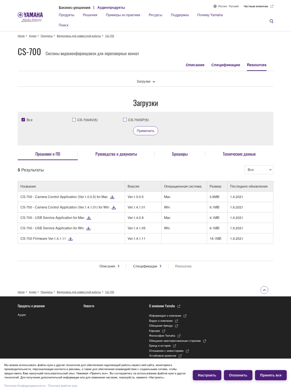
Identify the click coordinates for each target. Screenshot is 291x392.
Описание (195, 64)
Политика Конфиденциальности (24, 385)
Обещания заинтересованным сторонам (175, 341)
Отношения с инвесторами (166, 351)
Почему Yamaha (210, 14)
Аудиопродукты (111, 7)
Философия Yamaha (162, 335)
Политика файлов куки (62, 385)
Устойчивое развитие (162, 355)
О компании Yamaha (162, 305)
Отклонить (238, 375)
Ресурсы (155, 14)
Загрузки (143, 81)
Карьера (154, 331)
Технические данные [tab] (239, 154)
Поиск (63, 25)
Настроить (207, 375)
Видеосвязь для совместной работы (79, 35)
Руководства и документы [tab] (116, 154)
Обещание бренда (161, 325)
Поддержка (180, 14)
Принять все (271, 375)
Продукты (66, 14)
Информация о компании (165, 315)
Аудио (32, 35)
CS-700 (109, 35)
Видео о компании (161, 321)
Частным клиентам (256, 6)
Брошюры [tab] (180, 154)
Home (21, 35)
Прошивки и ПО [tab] (47, 154)
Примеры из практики (123, 14)
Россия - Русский (228, 6)
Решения (90, 14)
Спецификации (225, 64)
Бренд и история (160, 345)
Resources (257, 64)
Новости (89, 305)
